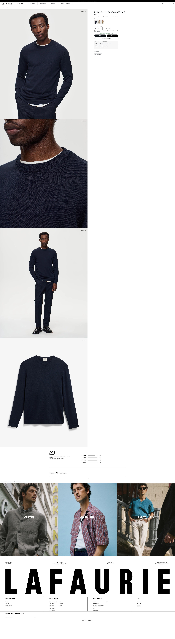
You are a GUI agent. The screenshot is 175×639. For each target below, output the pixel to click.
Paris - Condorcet (52, 608)
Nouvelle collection (8, 605)
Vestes (29, 517)
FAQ (93, 608)
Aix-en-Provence (52, 610)
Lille (59, 606)
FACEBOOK (139, 603)
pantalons (146, 517)
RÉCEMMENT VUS (17, 482)
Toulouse (60, 605)
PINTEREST (139, 605)
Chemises (87, 517)
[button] (84, 455)
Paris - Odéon (51, 603)
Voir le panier (11, 630)
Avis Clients (7, 603)
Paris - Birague (51, 606)
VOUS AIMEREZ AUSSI (6, 482)
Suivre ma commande (96, 606)
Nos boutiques (7, 606)
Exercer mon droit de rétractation (98, 605)
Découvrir (29, 520)
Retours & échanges (65, 3)
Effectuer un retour (96, 603)
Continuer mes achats (11, 632)
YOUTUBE (138, 606)
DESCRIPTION (96, 51)
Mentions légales (96, 610)
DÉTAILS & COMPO (97, 54)
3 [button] (88, 469)
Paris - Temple (51, 605)
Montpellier (61, 603)
